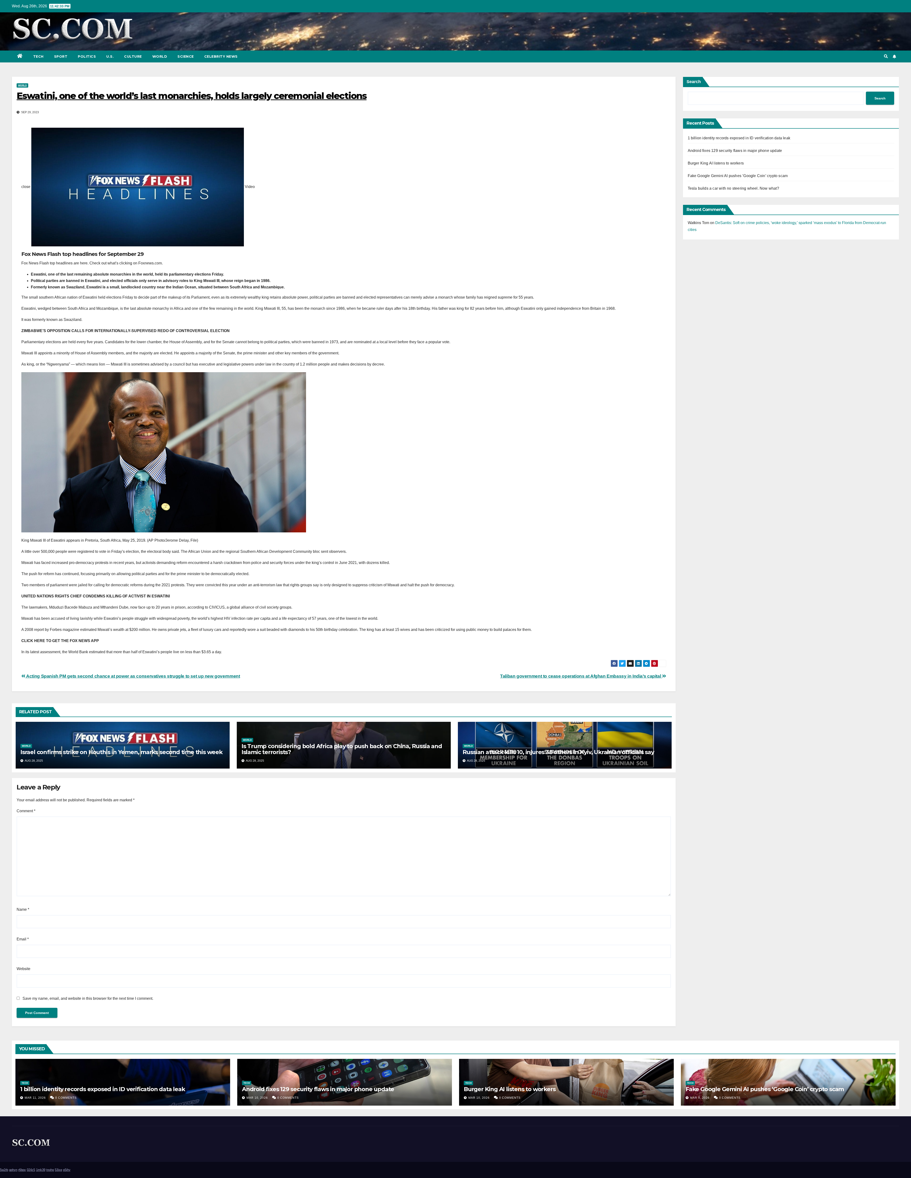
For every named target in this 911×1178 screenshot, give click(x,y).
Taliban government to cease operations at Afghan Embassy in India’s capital (581, 676)
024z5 (31, 1170)
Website (23, 969)
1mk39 (40, 1170)
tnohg (50, 1170)
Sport (61, 56)
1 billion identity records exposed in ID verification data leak (739, 138)
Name (23, 909)
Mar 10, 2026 (257, 1097)
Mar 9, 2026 (700, 1097)
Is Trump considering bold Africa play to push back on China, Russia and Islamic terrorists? (342, 749)
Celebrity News (221, 56)
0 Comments (66, 1097)
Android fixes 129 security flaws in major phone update (735, 151)
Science (185, 56)
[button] (886, 56)
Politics (87, 56)
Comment (26, 811)
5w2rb (4, 1170)
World (159, 56)
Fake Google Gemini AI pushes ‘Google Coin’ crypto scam (738, 176)
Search (694, 81)
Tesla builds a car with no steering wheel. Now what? (733, 188)
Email (23, 939)
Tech (38, 56)
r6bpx (22, 1170)
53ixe (58, 1170)
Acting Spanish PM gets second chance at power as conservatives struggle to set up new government (132, 676)
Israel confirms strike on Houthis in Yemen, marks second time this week (121, 752)
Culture (133, 56)
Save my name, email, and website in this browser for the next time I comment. (88, 998)
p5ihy (66, 1170)
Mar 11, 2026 (35, 1097)
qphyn (13, 1170)
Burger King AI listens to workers (716, 163)
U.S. (110, 56)
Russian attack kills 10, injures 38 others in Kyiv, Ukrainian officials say (558, 752)
